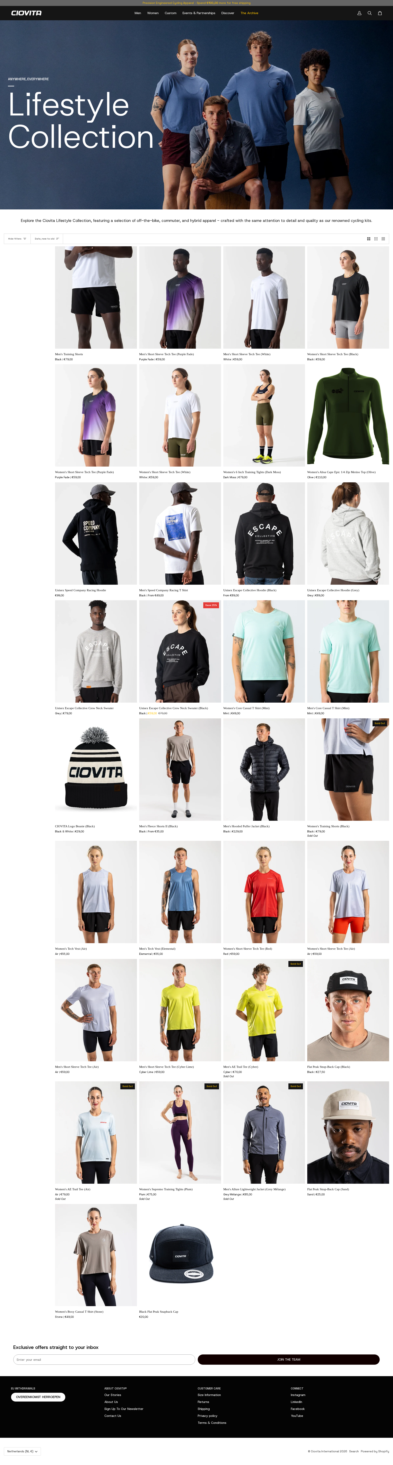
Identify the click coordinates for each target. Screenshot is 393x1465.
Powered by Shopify (375, 1451)
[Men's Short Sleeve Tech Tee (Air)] (96, 1010)
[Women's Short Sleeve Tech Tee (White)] (180, 415)
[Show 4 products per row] (384, 239)
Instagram (298, 1395)
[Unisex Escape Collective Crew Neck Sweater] (96, 651)
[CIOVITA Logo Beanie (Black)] (96, 769)
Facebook (298, 1409)
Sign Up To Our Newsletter (123, 1409)
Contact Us (112, 1416)
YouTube (297, 1416)
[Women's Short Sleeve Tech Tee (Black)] (348, 297)
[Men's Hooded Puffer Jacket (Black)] (264, 769)
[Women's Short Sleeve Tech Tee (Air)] (348, 892)
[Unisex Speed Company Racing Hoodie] (96, 533)
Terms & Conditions (212, 1423)
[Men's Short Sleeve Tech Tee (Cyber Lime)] (180, 1010)
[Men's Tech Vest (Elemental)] (180, 892)
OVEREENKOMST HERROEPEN (38, 1397)
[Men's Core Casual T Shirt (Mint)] (348, 651)
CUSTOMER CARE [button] (209, 1388)
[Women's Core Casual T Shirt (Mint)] (264, 651)
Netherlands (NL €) (20, 1451)
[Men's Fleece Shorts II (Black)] (180, 769)
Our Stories (112, 1395)
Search (354, 1451)
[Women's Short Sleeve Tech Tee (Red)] (264, 892)
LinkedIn (296, 1402)
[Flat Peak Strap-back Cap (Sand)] (348, 1132)
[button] (138, 13)
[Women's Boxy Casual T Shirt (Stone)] (96, 1255)
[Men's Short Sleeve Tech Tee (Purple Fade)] (180, 297)
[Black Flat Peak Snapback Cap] (180, 1255)
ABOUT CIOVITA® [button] (115, 1388)
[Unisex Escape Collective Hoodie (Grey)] (348, 533)
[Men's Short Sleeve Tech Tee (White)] (264, 297)
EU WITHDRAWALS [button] (23, 1388)
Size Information (209, 1395)
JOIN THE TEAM (288, 1359)
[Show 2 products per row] (368, 239)
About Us (111, 1402)
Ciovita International (325, 1451)
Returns (203, 1402)
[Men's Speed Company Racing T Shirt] (180, 533)
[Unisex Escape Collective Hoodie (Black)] (264, 533)
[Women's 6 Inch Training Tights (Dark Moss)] (264, 415)
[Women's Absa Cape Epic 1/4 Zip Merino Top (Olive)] (348, 415)
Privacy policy (207, 1416)
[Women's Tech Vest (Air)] (96, 892)
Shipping (204, 1409)
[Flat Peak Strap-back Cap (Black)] (348, 1010)
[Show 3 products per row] (375, 239)
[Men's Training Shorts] (96, 297)
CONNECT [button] (297, 1388)
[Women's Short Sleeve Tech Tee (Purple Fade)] (96, 415)
